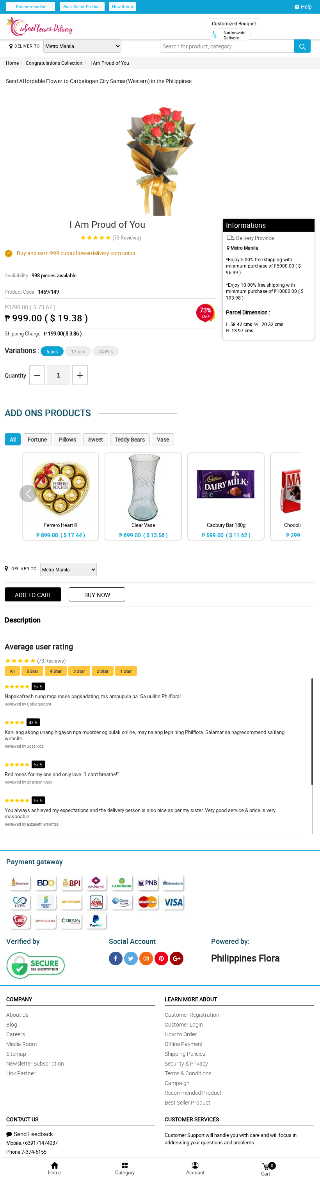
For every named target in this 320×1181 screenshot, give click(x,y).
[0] (265, 1166)
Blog (11, 1024)
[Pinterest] (161, 958)
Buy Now (97, 595)
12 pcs (78, 351)
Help (306, 6)
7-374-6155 (33, 1151)
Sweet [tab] (95, 439)
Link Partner (21, 1073)
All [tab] (13, 439)
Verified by (23, 941)
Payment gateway (34, 861)
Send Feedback (33, 1134)
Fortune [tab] (37, 439)
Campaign (177, 1083)
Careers (15, 1034)
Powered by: (230, 941)
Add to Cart (33, 595)
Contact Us (22, 1119)
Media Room (21, 1044)
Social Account (132, 941)
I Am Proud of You (109, 63)
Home (12, 63)
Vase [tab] (163, 439)
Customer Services (192, 1119)
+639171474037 (40, 1142)
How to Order (181, 1034)
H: (239, 330)
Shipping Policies (185, 1053)
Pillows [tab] (67, 439)
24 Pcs (105, 351)
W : (268, 324)
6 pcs (52, 351)
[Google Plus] (176, 958)
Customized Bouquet (234, 23)
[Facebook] (116, 958)
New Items (122, 6)
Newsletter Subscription (35, 1063)
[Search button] (302, 46)
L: (239, 324)
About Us (17, 1014)
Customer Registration (192, 1014)
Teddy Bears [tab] (130, 439)
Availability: (40, 275)
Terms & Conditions (188, 1073)
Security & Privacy (186, 1063)
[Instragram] (146, 958)
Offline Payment (184, 1044)
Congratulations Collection (54, 63)
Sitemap (16, 1053)
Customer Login (184, 1024)
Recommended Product (193, 1092)
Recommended (30, 6)
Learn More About (191, 999)
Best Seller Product (82, 6)
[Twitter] (131, 958)
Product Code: (32, 291)
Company (19, 999)
